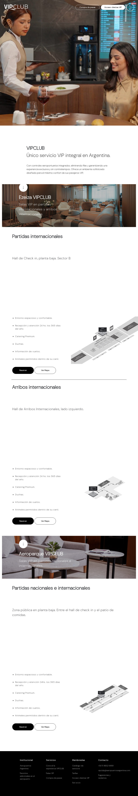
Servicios (51, 760)
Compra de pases (87, 7)
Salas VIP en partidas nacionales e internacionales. (45, 563)
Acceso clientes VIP (113, 7)
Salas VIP (50, 773)
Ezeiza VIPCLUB (35, 197)
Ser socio (76, 782)
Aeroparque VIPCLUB (41, 554)
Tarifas (75, 773)
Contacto (103, 760)
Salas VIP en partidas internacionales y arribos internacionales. (38, 209)
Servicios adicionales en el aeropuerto (27, 776)
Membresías (78, 760)
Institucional (26, 760)
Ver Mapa (45, 370)
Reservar (23, 370)
